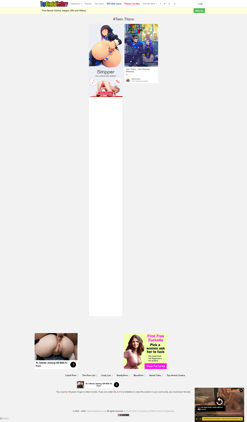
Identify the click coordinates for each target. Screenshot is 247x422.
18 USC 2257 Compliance (137, 411)
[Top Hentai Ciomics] (105, 46)
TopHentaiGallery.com (96, 411)
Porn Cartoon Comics (140, 81)
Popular (88, 3)
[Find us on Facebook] (160, 3)
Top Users (99, 3)
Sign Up (199, 10)
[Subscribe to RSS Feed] (169, 3)
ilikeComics (136, 79)
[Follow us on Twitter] (164, 3)
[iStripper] (105, 83)
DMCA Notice (157, 411)
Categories (75, 3)
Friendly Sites (149, 3)
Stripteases (169, 411)
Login (200, 3)
